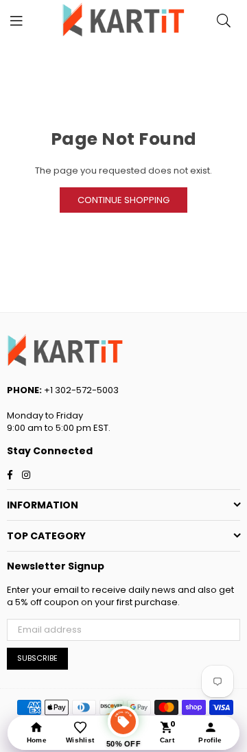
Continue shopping (123, 200)
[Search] (224, 20)
